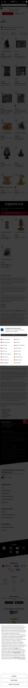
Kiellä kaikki (14, 680)
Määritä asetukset (14, 684)
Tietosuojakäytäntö (21, 658)
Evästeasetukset (16, 657)
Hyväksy (14, 676)
